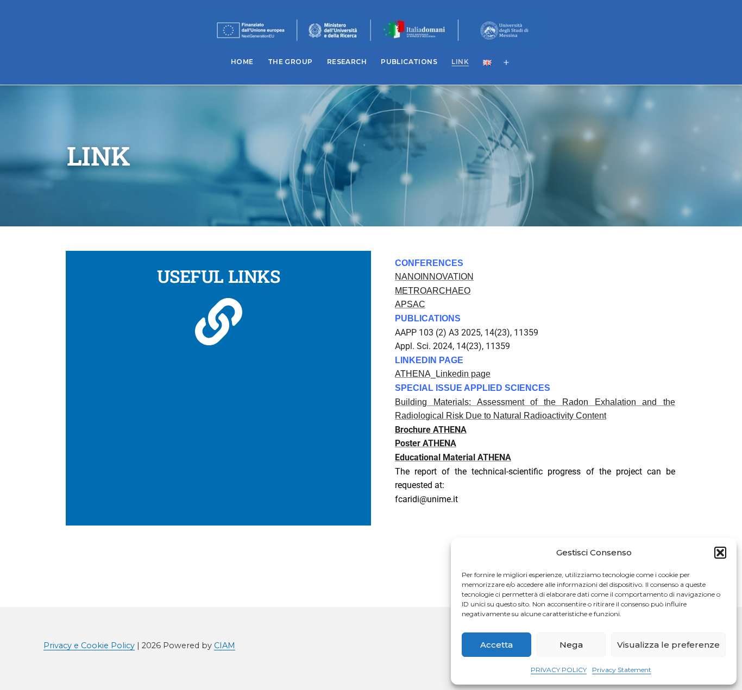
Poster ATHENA (425, 443)
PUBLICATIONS (409, 62)
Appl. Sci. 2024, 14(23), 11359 (452, 346)
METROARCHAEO (432, 290)
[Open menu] (506, 63)
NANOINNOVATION (434, 276)
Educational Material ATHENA (453, 457)
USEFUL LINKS (218, 276)
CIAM (224, 645)
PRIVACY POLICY (559, 670)
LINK (460, 62)
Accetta (496, 645)
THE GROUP (290, 62)
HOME (242, 62)
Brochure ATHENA (431, 430)
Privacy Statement (621, 670)
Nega (571, 645)
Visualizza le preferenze (668, 645)
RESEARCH (347, 62)
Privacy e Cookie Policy (89, 645)
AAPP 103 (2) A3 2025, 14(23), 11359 (466, 332)
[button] (720, 552)
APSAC (410, 304)
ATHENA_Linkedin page (443, 373)
